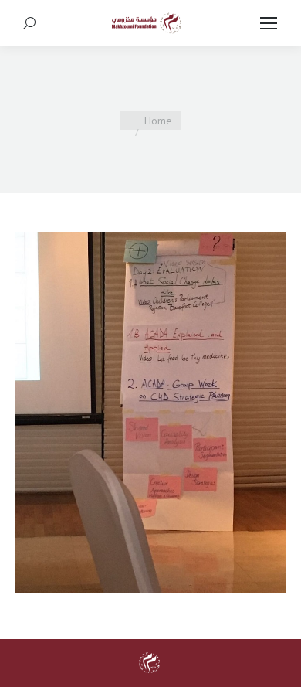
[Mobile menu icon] (268, 23)
